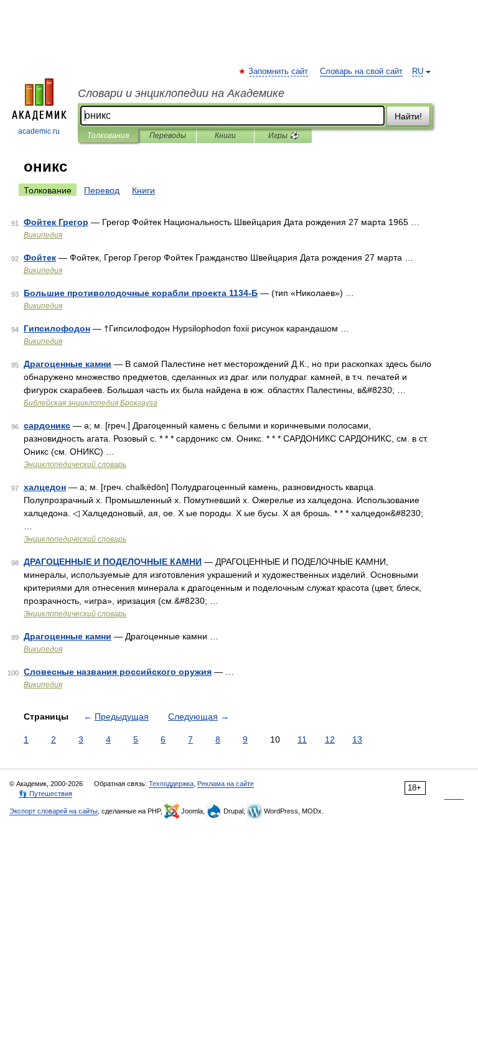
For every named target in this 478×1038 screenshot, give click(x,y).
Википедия (43, 235)
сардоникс (47, 425)
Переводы (167, 135)
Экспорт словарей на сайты (53, 811)
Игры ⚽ (283, 135)
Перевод (102, 190)
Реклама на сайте (225, 783)
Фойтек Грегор (56, 222)
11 (302, 739)
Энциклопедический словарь (75, 464)
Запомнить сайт (279, 71)
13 (357, 739)
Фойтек (40, 257)
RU (417, 71)
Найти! (408, 116)
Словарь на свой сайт (361, 71)
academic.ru (39, 131)
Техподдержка (171, 783)
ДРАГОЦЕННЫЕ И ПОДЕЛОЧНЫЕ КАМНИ (113, 562)
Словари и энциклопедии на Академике (181, 93)
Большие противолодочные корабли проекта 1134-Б (141, 293)
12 (330, 739)
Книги (225, 135)
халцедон (45, 487)
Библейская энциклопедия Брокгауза (90, 403)
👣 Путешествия (45, 793)
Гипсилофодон (57, 328)
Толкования (108, 135)
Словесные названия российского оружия (118, 672)
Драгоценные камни (67, 364)
